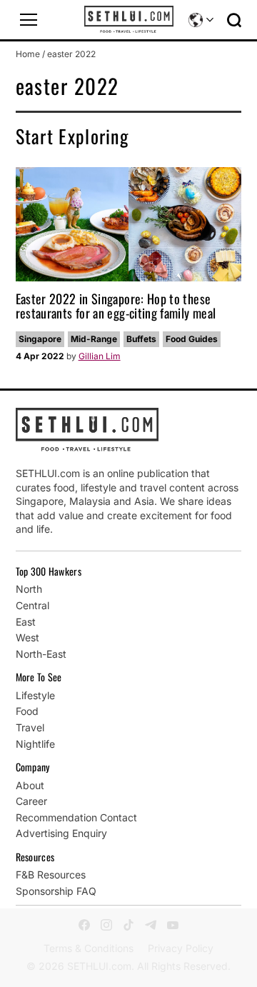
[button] (28, 20)
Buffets (141, 339)
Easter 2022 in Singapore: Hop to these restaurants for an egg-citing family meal (116, 305)
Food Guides (192, 339)
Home (28, 54)
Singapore (40, 339)
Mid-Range (94, 339)
